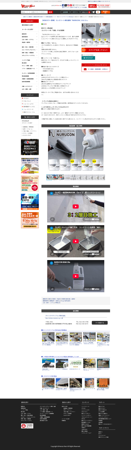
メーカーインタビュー (86, 415)
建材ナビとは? (65, 7)
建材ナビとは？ (102, 408)
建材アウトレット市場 (103, 437)
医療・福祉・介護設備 (26, 418)
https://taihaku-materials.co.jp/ (53, 318)
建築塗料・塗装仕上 (55, 301)
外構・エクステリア (44, 408)
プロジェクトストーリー (87, 417)
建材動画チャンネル (29, 106)
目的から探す (30, 117)
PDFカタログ (89, 58)
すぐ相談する (99, 323)
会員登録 (65, 12)
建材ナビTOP (101, 406)
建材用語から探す (27, 25)
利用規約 (100, 420)
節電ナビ (100, 432)
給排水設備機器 (43, 418)
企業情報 (100, 422)
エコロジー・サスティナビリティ (28, 417)
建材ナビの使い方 (74, 7)
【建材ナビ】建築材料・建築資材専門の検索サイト (34, 16)
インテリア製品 (24, 410)
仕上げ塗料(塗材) (65, 301)
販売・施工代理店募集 (86, 426)
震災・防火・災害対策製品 (27, 415)
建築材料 (45, 299)
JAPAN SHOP (84, 429)
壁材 (50, 299)
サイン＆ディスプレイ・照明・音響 (48, 406)
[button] (105, 151)
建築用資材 (46, 301)
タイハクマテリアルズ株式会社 (66, 16)
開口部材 (23, 411)
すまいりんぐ (27, 101)
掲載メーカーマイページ (104, 1)
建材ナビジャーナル (29, 112)
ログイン (75, 12)
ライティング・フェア (86, 433)
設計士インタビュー (86, 413)
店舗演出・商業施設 (28, 127)
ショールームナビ (28, 104)
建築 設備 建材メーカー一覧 (52, 16)
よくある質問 (83, 7)
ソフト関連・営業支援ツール (46, 411)
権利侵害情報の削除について (105, 418)
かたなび (26, 98)
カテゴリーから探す (27, 123)
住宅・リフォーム (27, 129)
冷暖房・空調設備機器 (45, 417)
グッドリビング (102, 435)
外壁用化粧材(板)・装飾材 (68, 299)
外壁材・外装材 (56, 299)
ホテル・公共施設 (27, 133)
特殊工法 (58, 302)
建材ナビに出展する (92, 1)
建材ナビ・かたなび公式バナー (105, 424)
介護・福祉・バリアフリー (30, 131)
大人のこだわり (27, 135)
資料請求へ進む (105, 12)
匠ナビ (100, 433)
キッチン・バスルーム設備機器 (47, 413)
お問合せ (83, 427)
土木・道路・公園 (44, 410)
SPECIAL (83, 418)
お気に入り (86, 12)
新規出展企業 (25, 121)
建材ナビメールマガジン (87, 420)
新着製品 (64, 420)
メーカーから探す (27, 29)
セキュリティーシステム (26, 420)
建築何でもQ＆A (85, 424)
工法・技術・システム (48, 302)
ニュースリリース (28, 109)
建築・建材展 (84, 431)
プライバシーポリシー (103, 417)
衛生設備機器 (43, 415)
